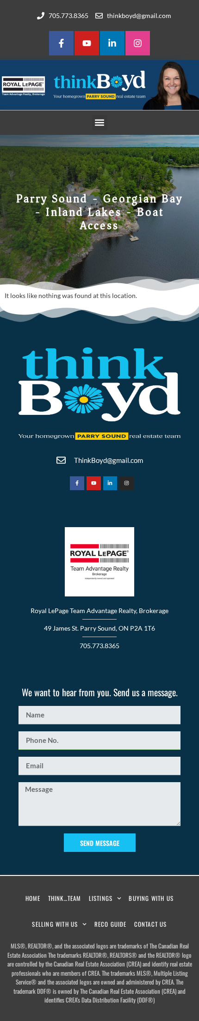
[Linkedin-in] (112, 43)
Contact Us (150, 924)
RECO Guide (110, 924)
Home (33, 898)
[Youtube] (87, 43)
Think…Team (64, 898)
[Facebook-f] (61, 43)
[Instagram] (137, 43)
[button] (99, 122)
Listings (101, 898)
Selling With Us (55, 924)
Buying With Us (151, 898)
